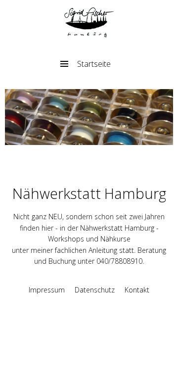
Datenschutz (95, 289)
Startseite (94, 63)
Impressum (47, 289)
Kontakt (137, 289)
